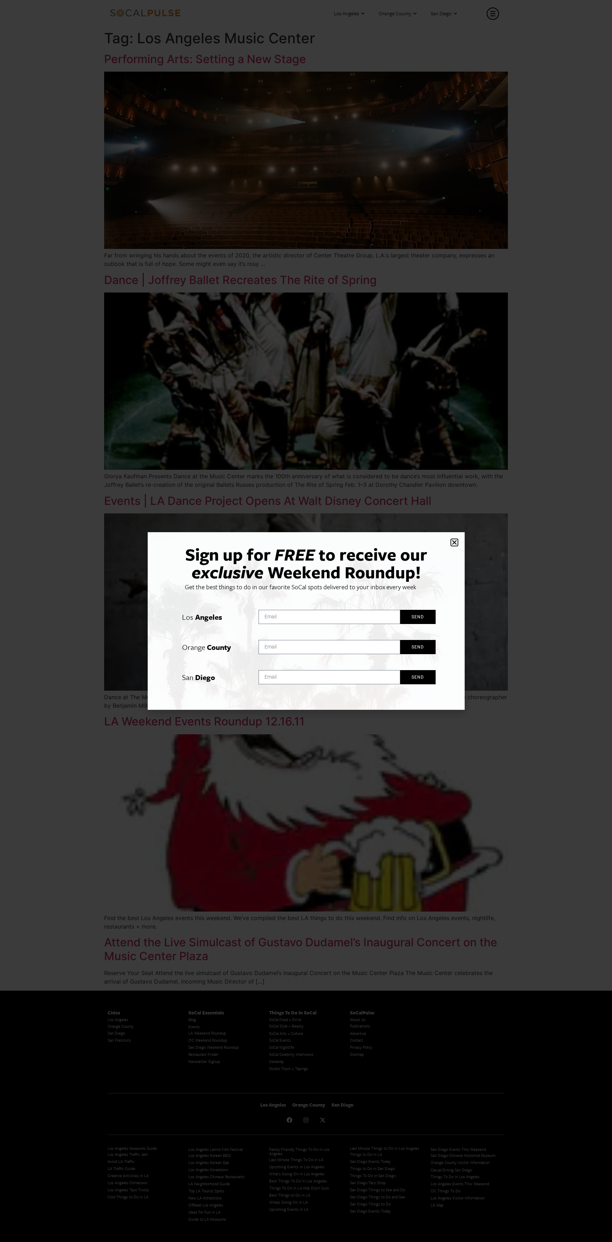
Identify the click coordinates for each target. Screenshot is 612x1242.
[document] (306, 621)
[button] (454, 542)
